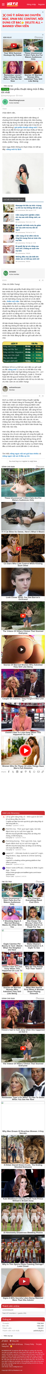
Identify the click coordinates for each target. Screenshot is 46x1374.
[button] (3, 4)
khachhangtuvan (9, 96)
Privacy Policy (29, 1344)
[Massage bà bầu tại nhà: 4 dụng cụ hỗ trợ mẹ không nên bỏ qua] (8, 208)
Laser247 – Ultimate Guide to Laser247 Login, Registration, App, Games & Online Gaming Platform (24, 855)
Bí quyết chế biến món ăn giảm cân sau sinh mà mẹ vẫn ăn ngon (28, 227)
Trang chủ (5, 1346)
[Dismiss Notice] (43, 12)
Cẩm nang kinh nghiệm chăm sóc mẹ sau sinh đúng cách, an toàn (28, 217)
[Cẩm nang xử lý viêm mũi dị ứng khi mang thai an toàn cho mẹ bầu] (8, 239)
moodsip (9, 826)
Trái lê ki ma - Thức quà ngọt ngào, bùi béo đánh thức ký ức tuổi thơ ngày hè (23, 830)
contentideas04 (7, 1310)
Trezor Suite (10, 876)
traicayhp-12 (10, 838)
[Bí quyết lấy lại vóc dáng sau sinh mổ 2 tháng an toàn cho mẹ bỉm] (8, 249)
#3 (43, 396)
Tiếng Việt (15, 1341)
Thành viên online (10, 1306)
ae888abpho (38, 1330)
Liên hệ (4, 1344)
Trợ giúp (39, 1344)
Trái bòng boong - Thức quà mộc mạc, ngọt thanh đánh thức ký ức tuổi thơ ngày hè (23, 842)
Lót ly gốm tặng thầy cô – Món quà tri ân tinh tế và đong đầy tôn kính (24, 817)
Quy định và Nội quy (15, 1344)
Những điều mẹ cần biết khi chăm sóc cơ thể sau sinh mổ (27, 258)
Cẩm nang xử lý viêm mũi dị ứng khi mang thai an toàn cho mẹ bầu (28, 238)
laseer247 (9, 864)
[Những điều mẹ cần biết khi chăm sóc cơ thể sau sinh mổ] (8, 260)
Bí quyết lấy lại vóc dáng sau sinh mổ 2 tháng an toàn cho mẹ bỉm (27, 248)
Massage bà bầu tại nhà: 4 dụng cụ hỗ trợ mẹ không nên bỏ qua (29, 206)
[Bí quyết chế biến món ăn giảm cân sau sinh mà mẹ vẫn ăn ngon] (8, 228)
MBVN (5, 1341)
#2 (43, 280)
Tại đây (11, 1365)
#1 (43, 109)
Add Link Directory (10, 813)
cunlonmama (21, 210)
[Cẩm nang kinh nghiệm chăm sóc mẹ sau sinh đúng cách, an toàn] (8, 218)
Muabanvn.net (17, 1370)
